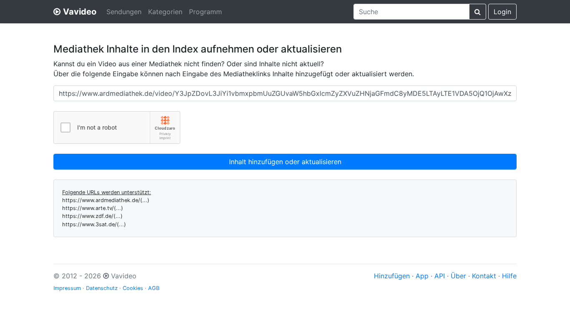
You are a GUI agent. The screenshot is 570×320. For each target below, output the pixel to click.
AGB (153, 288)
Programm (205, 12)
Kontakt (484, 276)
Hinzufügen (392, 276)
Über (458, 276)
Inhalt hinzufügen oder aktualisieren (285, 162)
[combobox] (411, 12)
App (422, 276)
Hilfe (509, 276)
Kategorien (165, 12)
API (439, 276)
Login (502, 12)
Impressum (67, 288)
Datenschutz (102, 288)
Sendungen (123, 12)
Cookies (133, 288)
